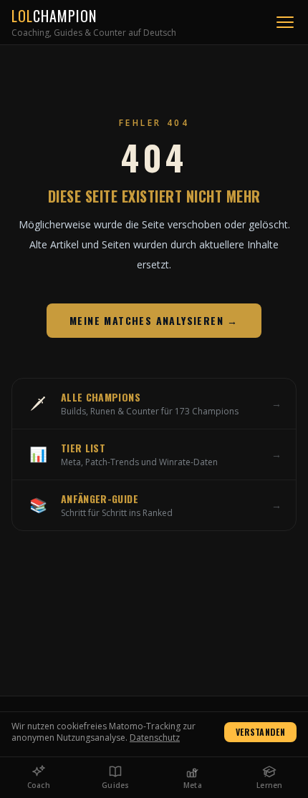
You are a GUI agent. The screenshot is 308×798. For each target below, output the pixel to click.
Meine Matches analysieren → (154, 320)
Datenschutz (155, 737)
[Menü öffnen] (285, 22)
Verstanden (260, 732)
